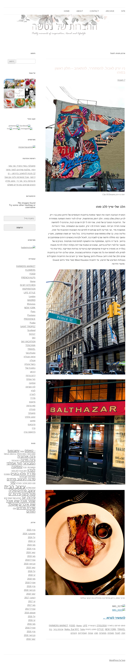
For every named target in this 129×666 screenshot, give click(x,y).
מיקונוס (32, 402)
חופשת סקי (31, 467)
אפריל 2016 (30, 628)
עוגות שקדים (30, 488)
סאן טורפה (23, 476)
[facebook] (25, 126)
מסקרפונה (31, 476)
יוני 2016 (31, 620)
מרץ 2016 (31, 631)
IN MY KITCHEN (27, 285)
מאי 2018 (31, 579)
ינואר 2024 (30, 552)
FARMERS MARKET (58, 625)
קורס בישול (17, 498)
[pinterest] (13, 126)
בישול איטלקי (29, 364)
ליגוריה (32, 394)
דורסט (32, 372)
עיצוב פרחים (26, 490)
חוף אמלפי (30, 379)
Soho (82, 629)
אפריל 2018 (30, 582)
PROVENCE (29, 319)
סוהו (96, 633)
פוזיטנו (32, 421)
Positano (31, 315)
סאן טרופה (30, 405)
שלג (14, 508)
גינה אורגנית (26, 456)
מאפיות (111, 633)
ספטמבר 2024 (29, 533)
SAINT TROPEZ (27, 326)
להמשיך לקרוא (114, 617)
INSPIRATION (28, 289)
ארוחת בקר (58, 629)
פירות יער (28, 497)
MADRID (31, 300)
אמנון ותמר (31, 454)
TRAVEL (121, 629)
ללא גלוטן (15, 471)
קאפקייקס (82, 633)
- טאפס (30, 451)
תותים (30, 511)
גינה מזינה (27, 460)
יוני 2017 (31, 601)
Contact (94, 11)
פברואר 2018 (29, 590)
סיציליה (32, 409)
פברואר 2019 (29, 564)
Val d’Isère (30, 353)
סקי (12, 482)
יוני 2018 (31, 575)
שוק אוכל (13, 501)
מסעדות (102, 633)
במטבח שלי (30, 368)
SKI (33, 338)
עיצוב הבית (15, 486)
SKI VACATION (28, 341)
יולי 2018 (31, 571)
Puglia (32, 323)
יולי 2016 (31, 616)
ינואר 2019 (30, 567)
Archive (110, 11)
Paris (33, 311)
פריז (33, 428)
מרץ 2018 (31, 586)
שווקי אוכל (27, 501)
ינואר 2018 (30, 594)
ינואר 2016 (30, 639)
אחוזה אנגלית (29, 357)
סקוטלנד (31, 413)
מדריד (32, 398)
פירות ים (14, 494)
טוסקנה (32, 383)
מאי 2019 (31, 556)
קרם (5, 498)
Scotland (31, 330)
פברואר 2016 (29, 635)
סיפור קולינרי (27, 483)
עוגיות (90, 633)
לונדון (33, 390)
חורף (25, 467)
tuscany (14, 451)
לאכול (117, 633)
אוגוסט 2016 (30, 613)
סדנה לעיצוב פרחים (21, 479)
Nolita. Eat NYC (71, 629)
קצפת (10, 498)
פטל (32, 494)
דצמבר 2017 (29, 597)
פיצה (25, 494)
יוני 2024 (31, 541)
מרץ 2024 (31, 549)
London (32, 296)
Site (123, 11)
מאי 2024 (31, 545)
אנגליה (32, 360)
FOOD (72, 625)
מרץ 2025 (31, 530)
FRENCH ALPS (28, 277)
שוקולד (13, 504)
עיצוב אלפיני (30, 417)
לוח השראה (30, 387)
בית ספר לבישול (10, 454)
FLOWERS (30, 270)
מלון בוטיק (18, 474)
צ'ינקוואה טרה (29, 432)
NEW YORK (110, 629)
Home (67, 11)
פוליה (13, 490)
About (79, 11)
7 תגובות (121, 80)
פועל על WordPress (117, 660)
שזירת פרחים (26, 508)
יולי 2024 (31, 537)
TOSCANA (30, 345)
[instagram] (27, 128)
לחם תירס (23, 471)
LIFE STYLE (29, 293)
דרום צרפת (30, 375)
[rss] (10, 128)
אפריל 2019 (30, 560)
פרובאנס (31, 424)
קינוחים (74, 633)
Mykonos (31, 304)
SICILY (32, 334)
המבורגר (29, 463)
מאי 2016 (31, 624)
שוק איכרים (27, 504)
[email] (17, 128)
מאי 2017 (31, 605)
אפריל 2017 (30, 609)
